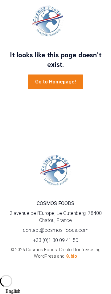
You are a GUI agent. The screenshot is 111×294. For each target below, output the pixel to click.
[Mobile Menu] (97, 21)
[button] (55, 291)
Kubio (71, 256)
